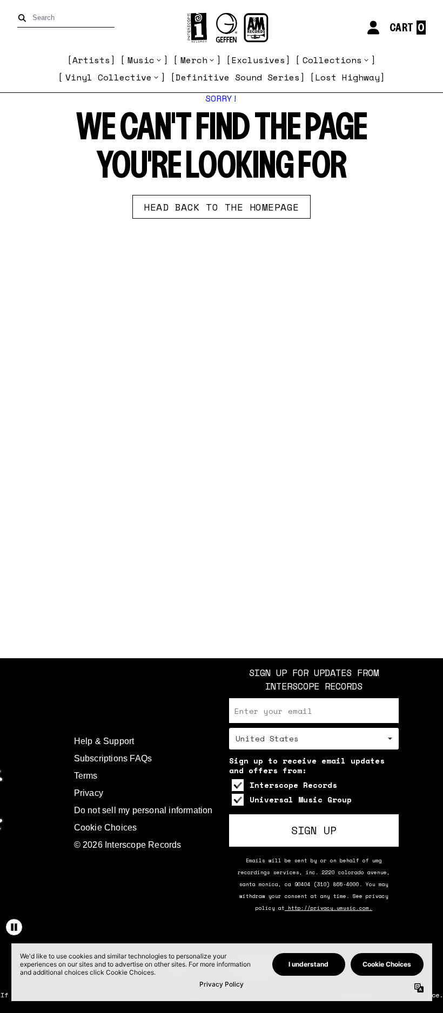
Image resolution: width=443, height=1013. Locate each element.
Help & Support (104, 741)
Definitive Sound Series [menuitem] (238, 77)
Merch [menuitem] (193, 59)
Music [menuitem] (141, 59)
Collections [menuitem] (332, 59)
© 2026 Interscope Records (128, 844)
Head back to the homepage (221, 207)
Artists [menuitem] (91, 59)
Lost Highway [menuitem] (347, 77)
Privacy (88, 793)
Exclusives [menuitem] (258, 59)
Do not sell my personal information (143, 810)
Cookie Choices (105, 827)
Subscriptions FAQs (113, 758)
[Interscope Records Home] (221, 28)
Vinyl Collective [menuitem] (108, 77)
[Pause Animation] (14, 927)
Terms (86, 775)
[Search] (24, 18)
